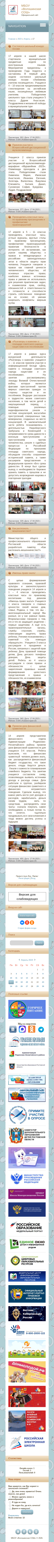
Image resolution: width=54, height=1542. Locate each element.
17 (11, 982)
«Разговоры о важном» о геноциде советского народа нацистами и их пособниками (27, 344)
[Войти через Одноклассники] (32, 922)
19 (22, 982)
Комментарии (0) (29, 140)
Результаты (13, 1515)
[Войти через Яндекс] (27, 922)
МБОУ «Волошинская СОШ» (31, 9)
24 (11, 986)
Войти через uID (27, 916)
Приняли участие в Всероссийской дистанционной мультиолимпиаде (29, 147)
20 (27, 982)
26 (22, 986)
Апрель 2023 (27, 960)
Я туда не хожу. (19, 1502)
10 (11, 978)
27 (27, 986)
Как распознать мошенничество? (21, 529)
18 (16, 982)
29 (38, 986)
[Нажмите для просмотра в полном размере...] (16, 119)
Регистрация (24, 878)
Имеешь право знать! (23, 573)
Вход (33, 878)
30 (43, 986)
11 (16, 978)
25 (16, 986)
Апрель (27, 39)
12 (22, 978)
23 (43, 982)
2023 (20, 39)
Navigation (17, 26)
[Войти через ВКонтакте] (22, 922)
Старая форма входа (27, 928)
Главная (11, 39)
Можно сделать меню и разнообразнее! (21, 1498)
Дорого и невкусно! (21, 1508)
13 (27, 978)
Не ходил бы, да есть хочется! (26, 1505)
